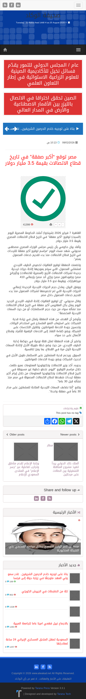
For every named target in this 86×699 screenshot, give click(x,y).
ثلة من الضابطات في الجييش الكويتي (45, 591)
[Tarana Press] (19, 694)
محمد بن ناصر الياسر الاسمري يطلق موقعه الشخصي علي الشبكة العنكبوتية (44, 548)
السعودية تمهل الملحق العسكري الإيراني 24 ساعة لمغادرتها (37, 641)
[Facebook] (12, 5)
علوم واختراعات (71, 408)
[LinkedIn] (18, 5)
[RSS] (5, 5)
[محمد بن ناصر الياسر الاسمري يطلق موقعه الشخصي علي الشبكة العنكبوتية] (43, 537)
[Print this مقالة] (51, 224)
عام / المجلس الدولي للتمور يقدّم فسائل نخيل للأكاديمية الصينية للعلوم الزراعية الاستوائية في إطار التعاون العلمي (43, 74)
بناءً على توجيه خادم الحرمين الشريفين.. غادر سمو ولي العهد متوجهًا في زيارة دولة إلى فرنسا (38, 576)
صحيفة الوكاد (43, 15)
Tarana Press (42, 688)
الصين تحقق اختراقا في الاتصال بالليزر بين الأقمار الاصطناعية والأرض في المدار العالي (43, 104)
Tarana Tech (64, 694)
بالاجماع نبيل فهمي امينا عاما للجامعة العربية (40, 623)
